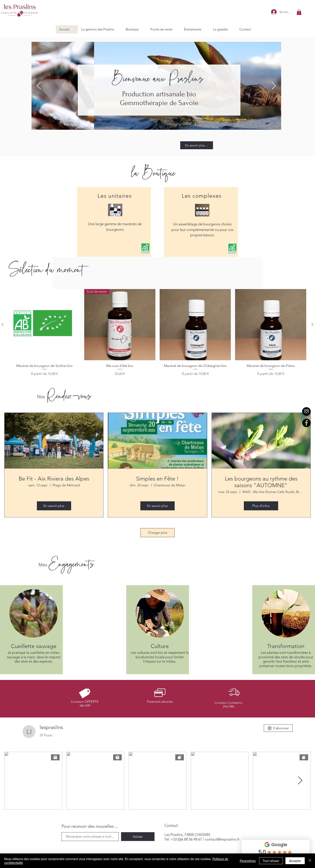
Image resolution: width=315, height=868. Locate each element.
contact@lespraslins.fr (222, 839)
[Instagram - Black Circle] (306, 411)
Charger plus (157, 532)
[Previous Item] (38, 86)
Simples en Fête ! (157, 478)
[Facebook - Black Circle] (306, 423)
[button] (299, 12)
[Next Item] (273, 86)
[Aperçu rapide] (44, 324)
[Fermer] (309, 861)
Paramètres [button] (248, 861)
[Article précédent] (2, 324)
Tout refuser (271, 861)
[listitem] (114, 222)
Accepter (295, 861)
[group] (157, 335)
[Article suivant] (312, 324)
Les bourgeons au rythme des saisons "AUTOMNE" (261, 482)
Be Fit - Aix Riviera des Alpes (54, 478)
